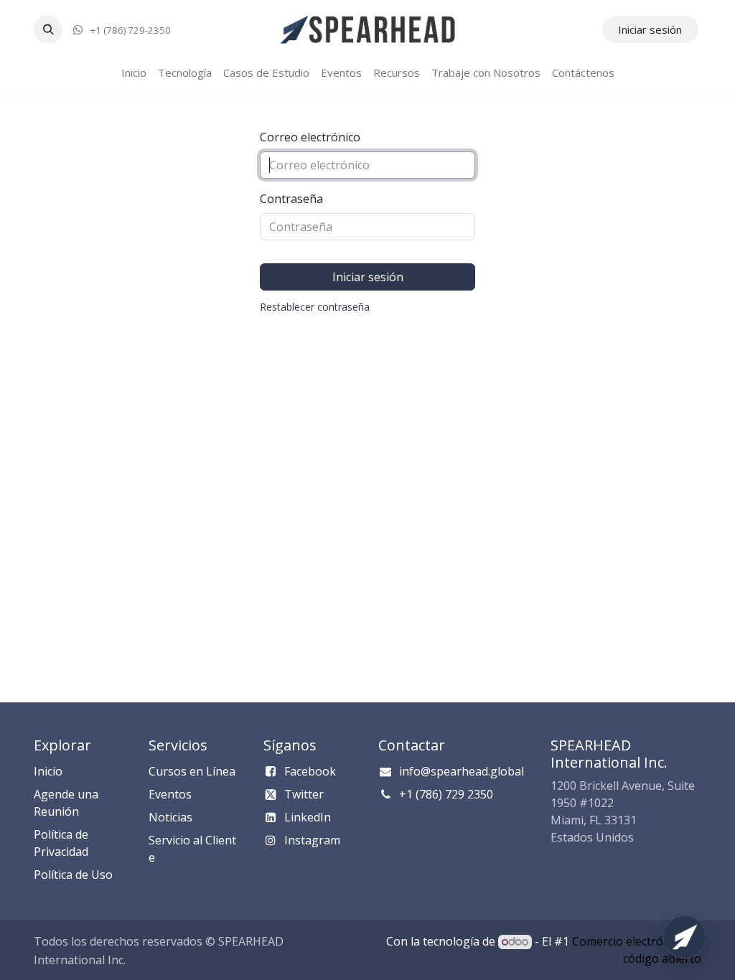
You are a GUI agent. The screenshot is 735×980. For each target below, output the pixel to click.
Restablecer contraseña (315, 307)
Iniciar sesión (650, 29)
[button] (48, 29)
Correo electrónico (310, 137)
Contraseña (291, 199)
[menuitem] (134, 73)
